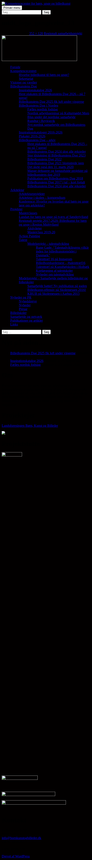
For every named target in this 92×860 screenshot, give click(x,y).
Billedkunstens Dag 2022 (44, 159)
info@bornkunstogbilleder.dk (21, 838)
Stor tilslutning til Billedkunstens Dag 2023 (56, 155)
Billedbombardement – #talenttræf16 (60, 263)
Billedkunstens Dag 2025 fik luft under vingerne (51, 101)
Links (14, 324)
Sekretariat (26, 78)
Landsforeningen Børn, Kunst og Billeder (30, 425)
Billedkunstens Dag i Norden (38, 105)
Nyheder (25, 305)
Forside (15, 67)
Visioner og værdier (23, 82)
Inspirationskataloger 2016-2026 (40, 132)
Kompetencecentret (23, 71)
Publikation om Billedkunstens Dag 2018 (55, 178)
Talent (23, 240)
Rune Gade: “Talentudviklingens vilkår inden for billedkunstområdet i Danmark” (62, 251)
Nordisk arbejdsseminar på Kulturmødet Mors (58, 113)
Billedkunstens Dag (23, 86)
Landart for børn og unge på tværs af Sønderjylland (53, 217)
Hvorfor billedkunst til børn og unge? (44, 75)
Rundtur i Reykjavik (41, 121)
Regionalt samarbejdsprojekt (63, 33)
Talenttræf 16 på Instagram (54, 259)
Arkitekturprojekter (32, 194)
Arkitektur (17, 190)
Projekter (16, 209)
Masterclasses (28, 213)
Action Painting (29, 236)
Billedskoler (18, 313)
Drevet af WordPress (16, 856)
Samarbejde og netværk (26, 316)
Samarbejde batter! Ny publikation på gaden (57, 286)
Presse (23, 309)
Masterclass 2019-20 (41, 232)
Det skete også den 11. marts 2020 (50, 167)
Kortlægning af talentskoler (54, 270)
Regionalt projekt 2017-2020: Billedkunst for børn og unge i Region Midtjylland (53, 222)
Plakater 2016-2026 (32, 136)
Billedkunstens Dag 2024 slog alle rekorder (56, 151)
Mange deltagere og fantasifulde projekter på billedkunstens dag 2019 (57, 172)
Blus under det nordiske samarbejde (51, 117)
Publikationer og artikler (26, 320)
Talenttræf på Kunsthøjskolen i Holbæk (62, 267)
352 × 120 (36, 33)
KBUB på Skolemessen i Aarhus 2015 (53, 293)
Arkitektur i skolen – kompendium (42, 197)
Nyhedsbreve (28, 301)
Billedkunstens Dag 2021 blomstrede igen (55, 163)
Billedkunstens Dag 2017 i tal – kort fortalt (56, 182)
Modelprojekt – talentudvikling (48, 244)
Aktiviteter (34, 228)
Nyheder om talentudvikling (55, 274)
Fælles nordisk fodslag (42, 109)
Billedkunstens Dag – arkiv (37, 140)
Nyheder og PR (20, 297)
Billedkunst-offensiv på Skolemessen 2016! (56, 290)
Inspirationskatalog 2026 (35, 90)
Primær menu (11, 7)
